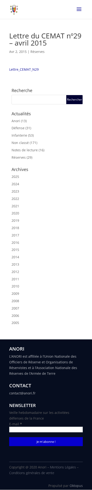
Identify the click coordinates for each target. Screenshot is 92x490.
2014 (15, 257)
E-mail (15, 424)
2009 (15, 293)
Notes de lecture (25, 150)
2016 (15, 242)
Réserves (37, 51)
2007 (15, 308)
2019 (15, 220)
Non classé (20, 142)
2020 (15, 213)
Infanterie (19, 135)
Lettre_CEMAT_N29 (24, 69)
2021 (15, 206)
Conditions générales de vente (31, 473)
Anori (16, 121)
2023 (15, 191)
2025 (15, 176)
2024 (15, 184)
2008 (15, 301)
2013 (15, 264)
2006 (15, 315)
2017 (15, 235)
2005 (15, 322)
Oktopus (76, 485)
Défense (18, 128)
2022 (15, 198)
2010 (15, 286)
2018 (15, 228)
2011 (15, 279)
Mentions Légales (63, 467)
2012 (15, 271)
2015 (15, 249)
